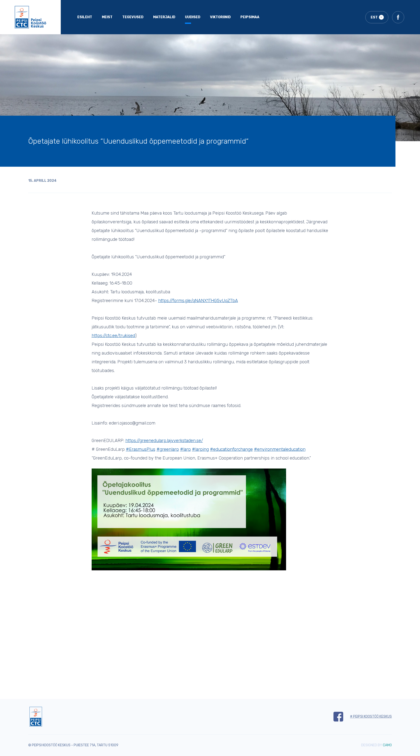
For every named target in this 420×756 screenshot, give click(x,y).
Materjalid (164, 17)
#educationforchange (231, 449)
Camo (387, 745)
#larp (185, 449)
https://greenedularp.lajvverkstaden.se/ (164, 440)
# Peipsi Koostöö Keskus (371, 716)
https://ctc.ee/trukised (113, 335)
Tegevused (132, 17)
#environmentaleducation (280, 449)
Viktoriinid (220, 17)
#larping (200, 449)
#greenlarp (168, 449)
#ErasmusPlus (140, 449)
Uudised (192, 17)
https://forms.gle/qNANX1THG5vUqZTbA (198, 300)
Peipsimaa (249, 17)
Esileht (84, 17)
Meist (107, 17)
